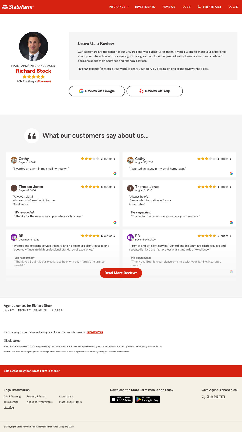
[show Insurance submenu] (126, 6)
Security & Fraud (36, 396)
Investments (145, 6)
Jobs (186, 6)
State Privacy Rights (70, 402)
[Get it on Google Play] (147, 399)
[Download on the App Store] (121, 399)
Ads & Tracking (12, 396)
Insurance (117, 6)
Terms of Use (11, 402)
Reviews (168, 6)
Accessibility (66, 396)
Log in (233, 6)
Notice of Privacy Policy (40, 402)
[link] (17, 7)
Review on (100, 91)
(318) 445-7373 (211, 6)
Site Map (9, 407)
